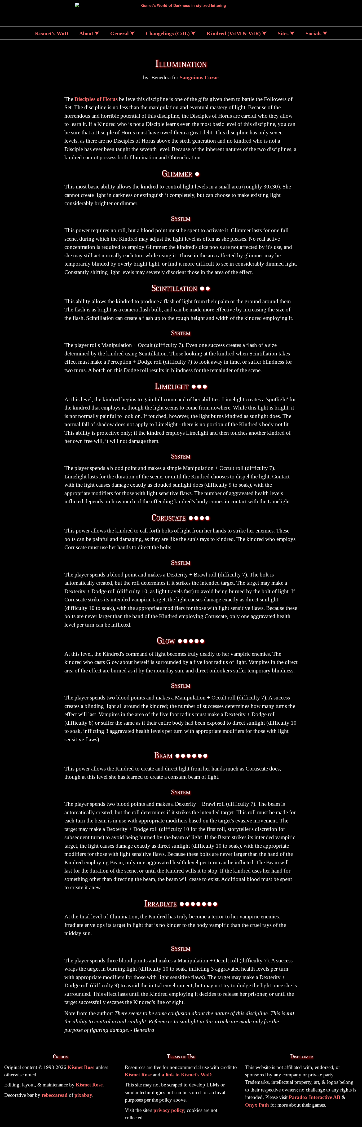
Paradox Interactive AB (314, 1097)
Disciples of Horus (96, 99)
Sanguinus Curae (199, 77)
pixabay (83, 1095)
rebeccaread (55, 1095)
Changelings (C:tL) (168, 33)
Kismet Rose (81, 1067)
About (86, 33)
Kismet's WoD (51, 33)
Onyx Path (257, 1105)
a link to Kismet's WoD (187, 1074)
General (119, 33)
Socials (313, 33)
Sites (283, 33)
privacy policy (168, 1110)
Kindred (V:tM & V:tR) (234, 33)
